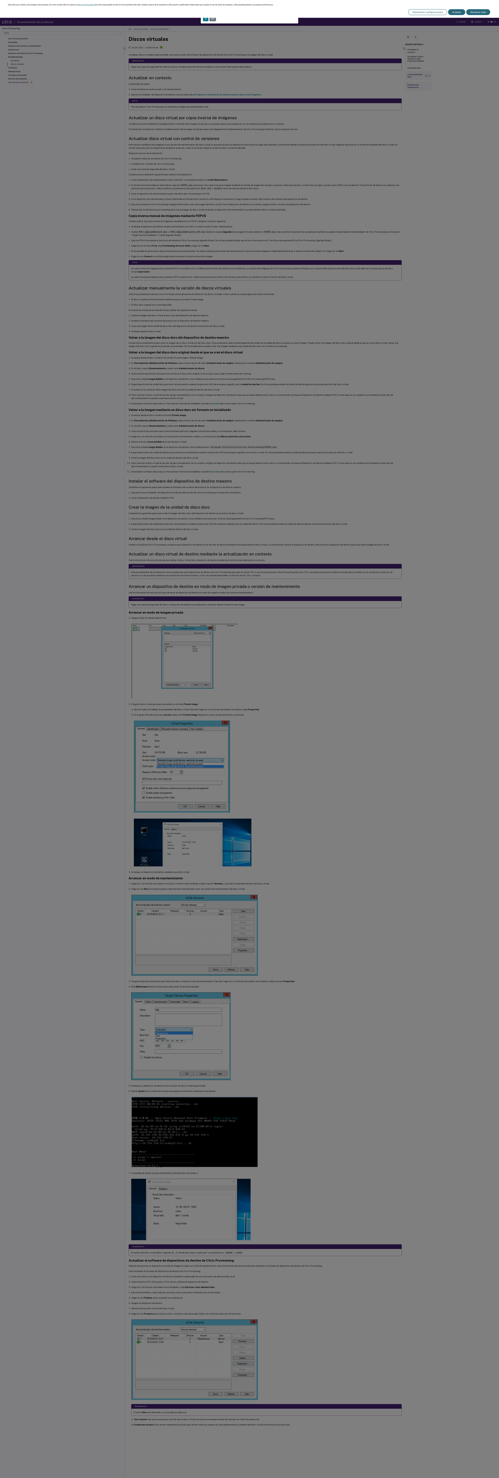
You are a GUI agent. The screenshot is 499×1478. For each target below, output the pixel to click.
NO (212, 19)
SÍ (206, 19)
